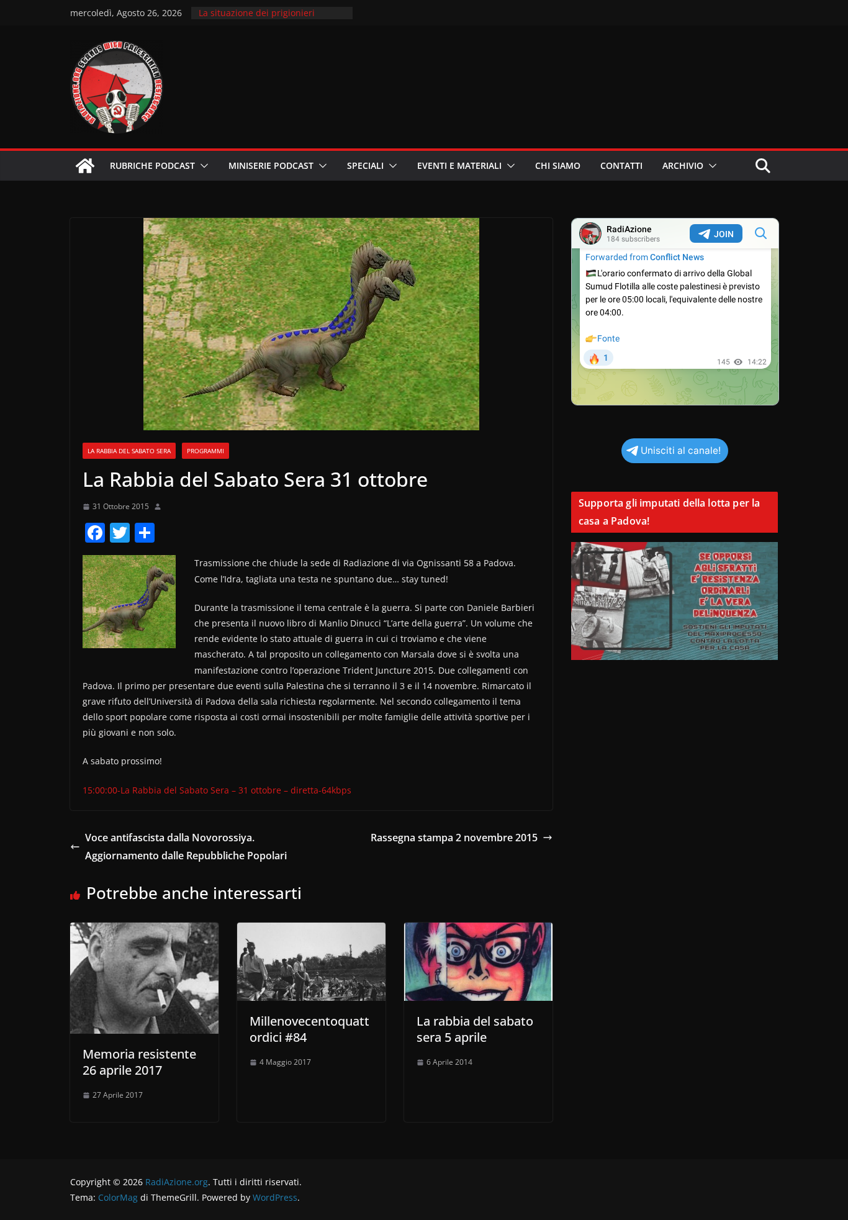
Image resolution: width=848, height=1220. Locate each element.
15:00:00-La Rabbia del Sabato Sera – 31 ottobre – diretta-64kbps (217, 790)
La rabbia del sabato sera (129, 450)
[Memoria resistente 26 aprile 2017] (144, 931)
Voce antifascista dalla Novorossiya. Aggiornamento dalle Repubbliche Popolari (186, 846)
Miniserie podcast (270, 165)
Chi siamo (557, 165)
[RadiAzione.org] (85, 166)
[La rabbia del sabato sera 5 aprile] (478, 931)
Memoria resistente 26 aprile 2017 (139, 1062)
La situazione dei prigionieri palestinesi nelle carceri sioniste (266, 19)
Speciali (365, 165)
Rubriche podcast (152, 165)
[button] (202, 165)
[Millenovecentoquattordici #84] (311, 931)
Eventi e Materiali (459, 165)
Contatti (621, 165)
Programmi (205, 450)
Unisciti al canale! (681, 450)
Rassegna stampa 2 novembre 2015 (454, 837)
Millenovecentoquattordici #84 (309, 1029)
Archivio (682, 165)
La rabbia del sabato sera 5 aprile (475, 1029)
